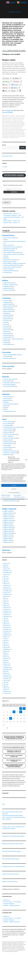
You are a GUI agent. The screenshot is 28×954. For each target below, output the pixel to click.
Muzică (5, 258)
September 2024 (7, 594)
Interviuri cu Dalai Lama (9, 284)
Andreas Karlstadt (8, 304)
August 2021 (6, 651)
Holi (4, 409)
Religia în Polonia (7, 531)
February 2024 (7, 607)
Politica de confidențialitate (14, 747)
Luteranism (6, 328)
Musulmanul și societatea (10, 451)
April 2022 (6, 644)
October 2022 (6, 633)
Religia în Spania (7, 536)
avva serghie (8, 121)
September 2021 (7, 649)
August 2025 (6, 574)
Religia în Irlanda (7, 522)
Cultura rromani (7, 245)
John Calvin (6, 326)
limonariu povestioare (13, 127)
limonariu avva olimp (18, 126)
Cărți (4, 239)
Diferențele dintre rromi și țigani (11, 247)
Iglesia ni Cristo (7, 318)
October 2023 (6, 614)
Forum (5, 166)
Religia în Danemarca (8, 513)
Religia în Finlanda (8, 516)
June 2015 (5, 682)
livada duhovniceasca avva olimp (16, 129)
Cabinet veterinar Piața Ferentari (10, 874)
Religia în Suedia (7, 540)
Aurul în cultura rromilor (9, 237)
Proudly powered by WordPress (11, 951)
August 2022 (6, 636)
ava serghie (4, 117)
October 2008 (6, 693)
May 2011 (5, 686)
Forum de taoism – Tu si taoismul (12, 901)
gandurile (18, 125)
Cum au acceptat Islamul (9, 434)
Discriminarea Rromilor (9, 248)
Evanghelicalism (7, 315)
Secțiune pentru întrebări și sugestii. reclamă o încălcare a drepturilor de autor (14, 737)
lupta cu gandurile (11, 130)
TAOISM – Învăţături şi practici (11, 905)
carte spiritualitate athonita (15, 123)
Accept (14, 485)
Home (4, 50)
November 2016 (7, 676)
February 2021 (7, 658)
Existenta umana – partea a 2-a (11, 222)
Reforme (5, 340)
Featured (5, 445)
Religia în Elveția (7, 514)
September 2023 (7, 616)
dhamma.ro (6, 900)
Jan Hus (5, 324)
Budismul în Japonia (8, 282)
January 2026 (6, 569)
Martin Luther (7, 329)
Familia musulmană (8, 443)
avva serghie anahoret (16, 121)
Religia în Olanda (7, 529)
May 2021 (5, 653)
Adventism (6, 300)
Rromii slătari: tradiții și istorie (11, 267)
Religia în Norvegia (8, 527)
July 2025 (5, 576)
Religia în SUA (7, 538)
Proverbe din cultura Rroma (10, 259)
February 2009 (7, 691)
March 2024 (6, 605)
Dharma (5, 405)
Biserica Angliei (7, 307)
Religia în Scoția (7, 535)
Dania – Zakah (7, 436)
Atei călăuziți (6, 425)
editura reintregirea (9, 125)
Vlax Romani (6, 272)
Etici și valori (6, 440)
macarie (17, 130)
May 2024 (6, 601)
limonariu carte (5, 127)
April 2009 (6, 689)
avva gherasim (14, 118)
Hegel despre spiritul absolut (10, 382)
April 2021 (6, 655)
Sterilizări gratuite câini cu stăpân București (13, 866)
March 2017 (6, 673)
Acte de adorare (7, 423)
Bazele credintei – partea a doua (11, 220)
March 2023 (6, 623)
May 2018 (5, 671)
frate (15, 125)
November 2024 (7, 590)
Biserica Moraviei (7, 309)
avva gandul (8, 118)
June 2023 (6, 620)
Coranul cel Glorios (8, 429)
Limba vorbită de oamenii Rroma (11, 252)
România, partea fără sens (10, 501)
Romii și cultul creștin (9, 261)
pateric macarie (18, 134)
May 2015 (5, 684)
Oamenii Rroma (8, 235)
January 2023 (6, 627)
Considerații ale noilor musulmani (12, 427)
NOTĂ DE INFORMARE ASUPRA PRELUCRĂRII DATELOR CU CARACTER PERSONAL (14, 765)
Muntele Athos (8, 133)
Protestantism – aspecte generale (12, 339)
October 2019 (6, 666)
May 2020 (6, 660)
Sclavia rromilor (7, 269)
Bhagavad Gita (7, 400)
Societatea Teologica (7, 112)
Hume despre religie (8, 384)
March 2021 (6, 656)
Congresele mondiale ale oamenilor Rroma (14, 241)
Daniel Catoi (6, 115)
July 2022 (5, 638)
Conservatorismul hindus (9, 404)
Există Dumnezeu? (8, 441)
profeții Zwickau (7, 337)
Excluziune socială (8, 250)
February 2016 (7, 678)
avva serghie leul (14, 122)
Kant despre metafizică (9, 386)
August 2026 (6, 563)
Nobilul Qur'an (7, 454)
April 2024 (6, 603)
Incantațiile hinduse (8, 411)
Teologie (5, 342)
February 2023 (7, 625)
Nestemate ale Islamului (9, 452)
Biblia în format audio (9, 306)
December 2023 (7, 611)
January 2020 (6, 664)
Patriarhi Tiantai (7, 288)
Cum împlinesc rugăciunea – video (12, 215)
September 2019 (7, 667)
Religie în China (7, 542)
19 (10, 718)
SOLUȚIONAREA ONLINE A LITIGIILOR (14, 760)
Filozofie (5, 377)
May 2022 (6, 642)
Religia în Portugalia (8, 533)
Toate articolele (8, 366)
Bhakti (5, 402)
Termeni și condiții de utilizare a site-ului (14, 751)
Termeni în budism (8, 290)
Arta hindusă (6, 398)
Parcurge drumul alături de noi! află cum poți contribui (14, 175)
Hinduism (6, 394)
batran (11, 137)
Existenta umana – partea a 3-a (11, 213)
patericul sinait (8, 136)
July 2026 (5, 565)
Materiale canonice (8, 358)
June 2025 (6, 578)
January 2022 (6, 647)
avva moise (8, 119)
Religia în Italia (7, 524)
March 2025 (6, 583)
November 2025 (7, 572)
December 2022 (7, 629)
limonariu (11, 126)
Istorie (5, 322)
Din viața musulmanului (9, 438)
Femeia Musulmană (8, 447)
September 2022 (7, 634)
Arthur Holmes (7, 381)
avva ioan (20, 118)
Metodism (6, 331)
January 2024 (6, 609)
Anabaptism (6, 302)
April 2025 (6, 581)
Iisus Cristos (6, 320)
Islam (4, 419)
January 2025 (6, 587)
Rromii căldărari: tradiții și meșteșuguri (13, 263)
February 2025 (7, 585)
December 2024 (7, 589)
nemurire (14, 133)
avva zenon (6, 123)
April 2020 (6, 662)
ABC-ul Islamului (7, 421)
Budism (5, 281)
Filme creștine (7, 317)
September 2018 (7, 669)
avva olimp (13, 119)
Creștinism (6, 298)
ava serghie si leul (18, 117)
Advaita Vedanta (7, 396)
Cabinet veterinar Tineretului (9, 881)
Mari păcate (6, 449)
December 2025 (7, 570)
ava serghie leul (10, 117)
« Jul (7, 728)
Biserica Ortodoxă (8, 311)
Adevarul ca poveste (20, 115)
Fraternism (6, 352)
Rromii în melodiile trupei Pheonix (12, 265)
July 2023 (5, 618)
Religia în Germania (8, 520)
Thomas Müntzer (7, 344)
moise (14, 137)
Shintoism (6, 550)
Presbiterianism (7, 335)
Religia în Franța (7, 518)
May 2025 (6, 580)
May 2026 (6, 567)
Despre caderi (8, 60)
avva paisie (18, 119)
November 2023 (7, 612)
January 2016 (6, 680)
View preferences (14, 492)
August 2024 (6, 596)
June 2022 (6, 640)
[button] (26, 459)
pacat (17, 137)
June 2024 (6, 600)
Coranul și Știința (7, 430)
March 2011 (6, 687)
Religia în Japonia (7, 525)
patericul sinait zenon (16, 136)
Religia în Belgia (7, 511)
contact (6, 202)
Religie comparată (9, 509)
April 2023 (6, 622)
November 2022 (7, 631)
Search (4, 145)
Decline (14, 489)
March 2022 (6, 645)
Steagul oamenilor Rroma (10, 270)
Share (3, 804)
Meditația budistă (8, 286)
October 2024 (6, 592)
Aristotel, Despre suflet (9, 379)
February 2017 (7, 675)
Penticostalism (7, 333)
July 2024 (5, 598)
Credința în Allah (7, 432)
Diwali (5, 407)
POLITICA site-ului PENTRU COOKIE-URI (14, 756)
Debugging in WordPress (14, 12)
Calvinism (6, 313)
